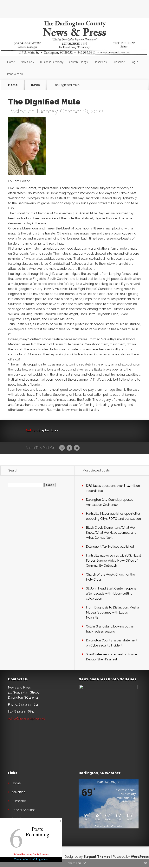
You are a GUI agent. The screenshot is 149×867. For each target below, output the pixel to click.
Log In (134, 62)
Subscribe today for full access (31, 854)
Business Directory (51, 62)
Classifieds (100, 62)
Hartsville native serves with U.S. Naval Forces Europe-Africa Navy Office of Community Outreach (113, 560)
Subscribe (119, 62)
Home (11, 62)
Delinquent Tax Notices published (110, 546)
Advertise (18, 792)
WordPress (140, 856)
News (35, 85)
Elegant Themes (96, 856)
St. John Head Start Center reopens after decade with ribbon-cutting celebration (111, 593)
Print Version (15, 74)
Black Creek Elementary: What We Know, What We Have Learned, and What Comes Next (111, 533)
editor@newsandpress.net (26, 718)
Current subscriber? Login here (31, 859)
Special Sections (23, 810)
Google (62, 448)
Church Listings (78, 62)
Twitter (77, 448)
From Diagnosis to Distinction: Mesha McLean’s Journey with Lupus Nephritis (112, 612)
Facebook (69, 448)
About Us (26, 62)
